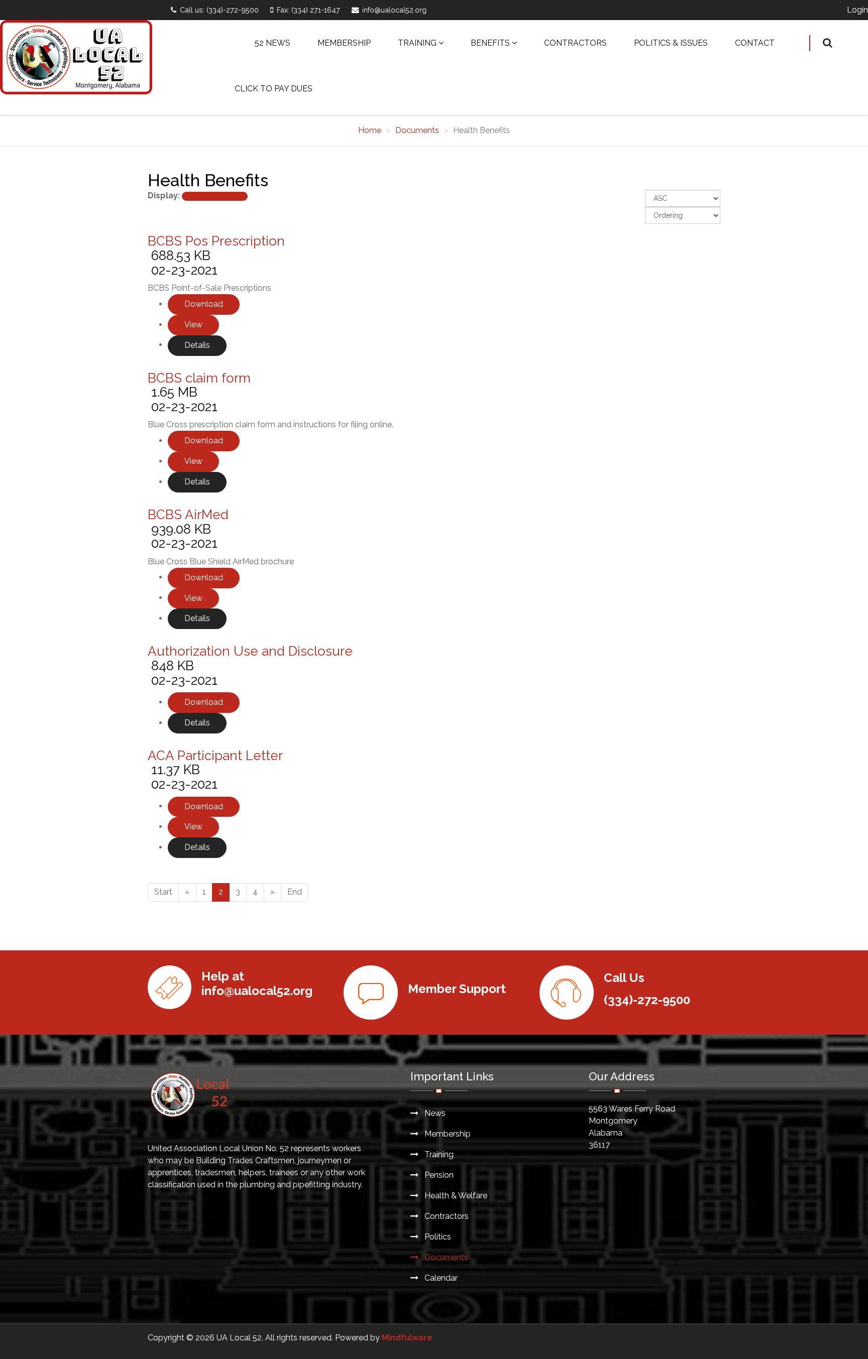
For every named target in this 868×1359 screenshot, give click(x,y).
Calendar (440, 1278)
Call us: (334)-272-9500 (219, 10)
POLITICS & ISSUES (671, 43)
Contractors (445, 1216)
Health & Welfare (454, 1195)
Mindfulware (407, 1337)
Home (369, 130)
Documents (417, 130)
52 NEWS (272, 43)
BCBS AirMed (188, 514)
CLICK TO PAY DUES (273, 88)
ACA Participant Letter (215, 755)
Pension (438, 1175)
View (193, 324)
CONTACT (755, 43)
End (294, 892)
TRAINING (417, 43)
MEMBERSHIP (344, 43)
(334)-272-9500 (647, 1000)
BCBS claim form (199, 378)
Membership (446, 1134)
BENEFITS (490, 43)
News (434, 1113)
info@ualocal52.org (394, 10)
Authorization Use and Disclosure (250, 651)
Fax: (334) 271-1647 (308, 10)
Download (203, 304)
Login (857, 10)
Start (163, 892)
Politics (436, 1237)
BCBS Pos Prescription (216, 241)
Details (197, 345)
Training (438, 1154)
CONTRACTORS (575, 43)
